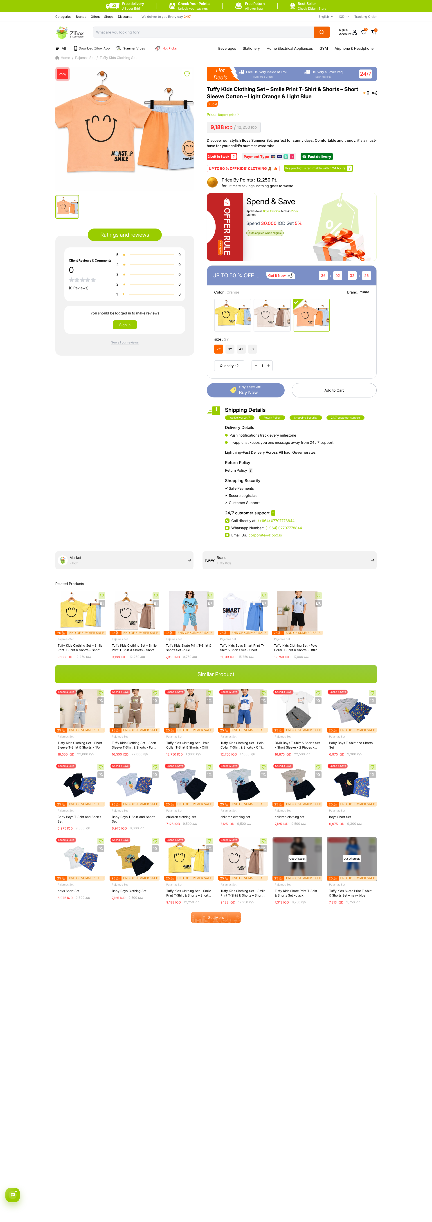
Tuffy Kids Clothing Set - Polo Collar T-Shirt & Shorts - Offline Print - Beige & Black (188, 745)
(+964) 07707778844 (276, 520)
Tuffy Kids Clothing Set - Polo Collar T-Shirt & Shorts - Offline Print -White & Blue (243, 745)
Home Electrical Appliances (265, 48)
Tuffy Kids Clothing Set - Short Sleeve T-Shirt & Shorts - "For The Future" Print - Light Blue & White (80, 745)
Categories (63, 16)
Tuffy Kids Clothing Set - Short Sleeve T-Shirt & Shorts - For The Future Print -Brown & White (134, 745)
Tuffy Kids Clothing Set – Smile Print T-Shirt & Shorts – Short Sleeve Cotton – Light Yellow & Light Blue (80, 648)
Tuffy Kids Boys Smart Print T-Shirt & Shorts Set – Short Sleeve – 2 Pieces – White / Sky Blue (242, 648)
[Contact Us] (12, 1195)
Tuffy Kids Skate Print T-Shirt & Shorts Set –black (296, 893)
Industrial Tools (368, 48)
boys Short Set (340, 817)
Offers (95, 16)
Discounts (125, 16)
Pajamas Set (85, 58)
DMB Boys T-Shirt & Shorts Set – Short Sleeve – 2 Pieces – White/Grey (297, 745)
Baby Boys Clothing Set (129, 891)
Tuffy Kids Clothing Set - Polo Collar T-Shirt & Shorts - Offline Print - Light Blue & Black (296, 648)
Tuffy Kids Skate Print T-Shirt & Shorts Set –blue (188, 648)
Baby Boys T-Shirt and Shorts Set (351, 745)
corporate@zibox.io (265, 535)
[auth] (187, 74)
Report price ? (228, 115)
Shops (108, 16)
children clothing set (181, 817)
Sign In (124, 325)
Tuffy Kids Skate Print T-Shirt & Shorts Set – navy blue (350, 893)
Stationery (226, 48)
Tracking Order (365, 16)
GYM (299, 48)
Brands (81, 16)
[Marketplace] (69, 32)
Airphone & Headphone (329, 48)
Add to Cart (334, 390)
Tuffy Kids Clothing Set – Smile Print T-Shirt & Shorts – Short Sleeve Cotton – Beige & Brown (134, 648)
